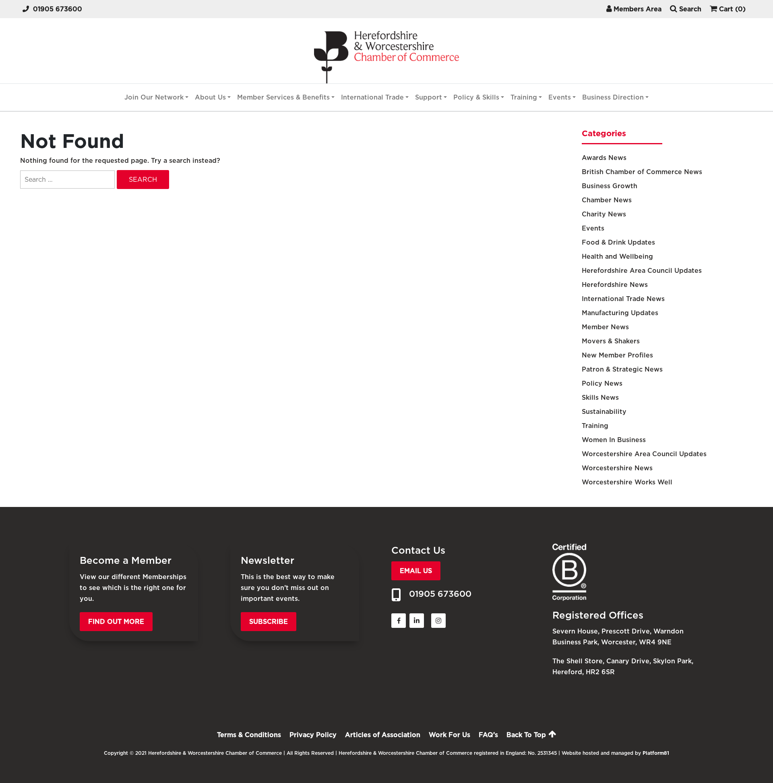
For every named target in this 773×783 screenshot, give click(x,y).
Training (524, 97)
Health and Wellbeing (617, 256)
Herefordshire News (615, 285)
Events (559, 97)
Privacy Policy (313, 735)
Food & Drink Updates (618, 242)
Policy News (602, 383)
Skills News (600, 397)
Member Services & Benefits (283, 97)
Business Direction (613, 97)
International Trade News (623, 299)
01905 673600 (57, 9)
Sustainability (604, 411)
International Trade (372, 97)
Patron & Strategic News (622, 369)
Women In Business (614, 440)
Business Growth (609, 186)
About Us (210, 97)
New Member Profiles (617, 355)
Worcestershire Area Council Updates (644, 454)
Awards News (604, 158)
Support (428, 97)
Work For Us (449, 735)
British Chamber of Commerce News (642, 172)
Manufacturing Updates (620, 313)
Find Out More (116, 621)
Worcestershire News (617, 468)
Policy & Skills (476, 97)
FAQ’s (488, 735)
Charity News (604, 214)
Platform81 (656, 753)
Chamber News (607, 200)
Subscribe (268, 621)
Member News (605, 327)
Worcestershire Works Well (627, 482)
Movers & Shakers (611, 341)
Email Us (416, 571)
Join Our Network (154, 97)
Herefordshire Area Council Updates (642, 270)
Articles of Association (382, 735)
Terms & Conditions (249, 735)
